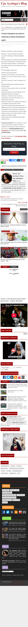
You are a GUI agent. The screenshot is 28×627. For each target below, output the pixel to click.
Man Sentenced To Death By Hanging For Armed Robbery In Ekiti (13, 225)
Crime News (6, 490)
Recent (14, 381)
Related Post (5, 209)
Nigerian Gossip (7, 499)
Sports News (20, 495)
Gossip (3, 470)
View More (24, 209)
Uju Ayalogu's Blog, (5, 45)
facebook (13, 266)
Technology (12, 473)
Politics (13, 466)
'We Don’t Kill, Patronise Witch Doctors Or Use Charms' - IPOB (13, 260)
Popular (5, 381)
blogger (5, 266)
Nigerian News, (22, 44)
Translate (6, 369)
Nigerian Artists (17, 470)
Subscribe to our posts (12, 188)
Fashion (5, 502)
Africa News (4, 473)
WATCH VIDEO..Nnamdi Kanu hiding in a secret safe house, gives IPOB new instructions (17, 386)
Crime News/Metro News (9, 495)
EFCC (18, 473)
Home (2, 27)
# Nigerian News (8, 169)
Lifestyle (19, 466)
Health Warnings (7, 492)
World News (4, 468)
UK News (9, 470)
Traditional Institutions (9, 497)
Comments (23, 381)
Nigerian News (8, 27)
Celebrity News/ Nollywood (16, 468)
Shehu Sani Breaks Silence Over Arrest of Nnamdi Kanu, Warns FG (14, 243)
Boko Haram (16, 499)
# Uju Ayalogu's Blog (18, 169)
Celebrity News (15, 490)
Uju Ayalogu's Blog (18, 27)
